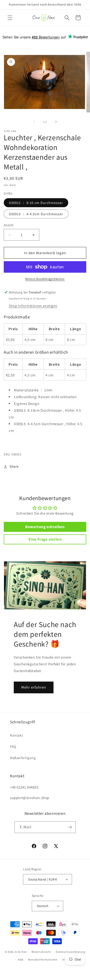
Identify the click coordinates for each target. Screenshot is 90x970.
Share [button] (14, 466)
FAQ (13, 746)
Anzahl (8, 225)
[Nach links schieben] (34, 121)
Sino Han (21, 952)
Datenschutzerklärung (70, 952)
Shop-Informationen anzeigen (33, 305)
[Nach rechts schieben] (56, 121)
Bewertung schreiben (44, 526)
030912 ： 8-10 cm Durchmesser (36, 202)
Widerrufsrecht (41, 952)
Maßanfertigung (23, 758)
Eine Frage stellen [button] (45, 539)
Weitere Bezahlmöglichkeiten (45, 279)
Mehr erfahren (33, 687)
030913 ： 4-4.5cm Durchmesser (36, 214)
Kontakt (16, 735)
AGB (20, 959)
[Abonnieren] (70, 827)
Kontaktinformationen (43, 959)
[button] (10, 17)
